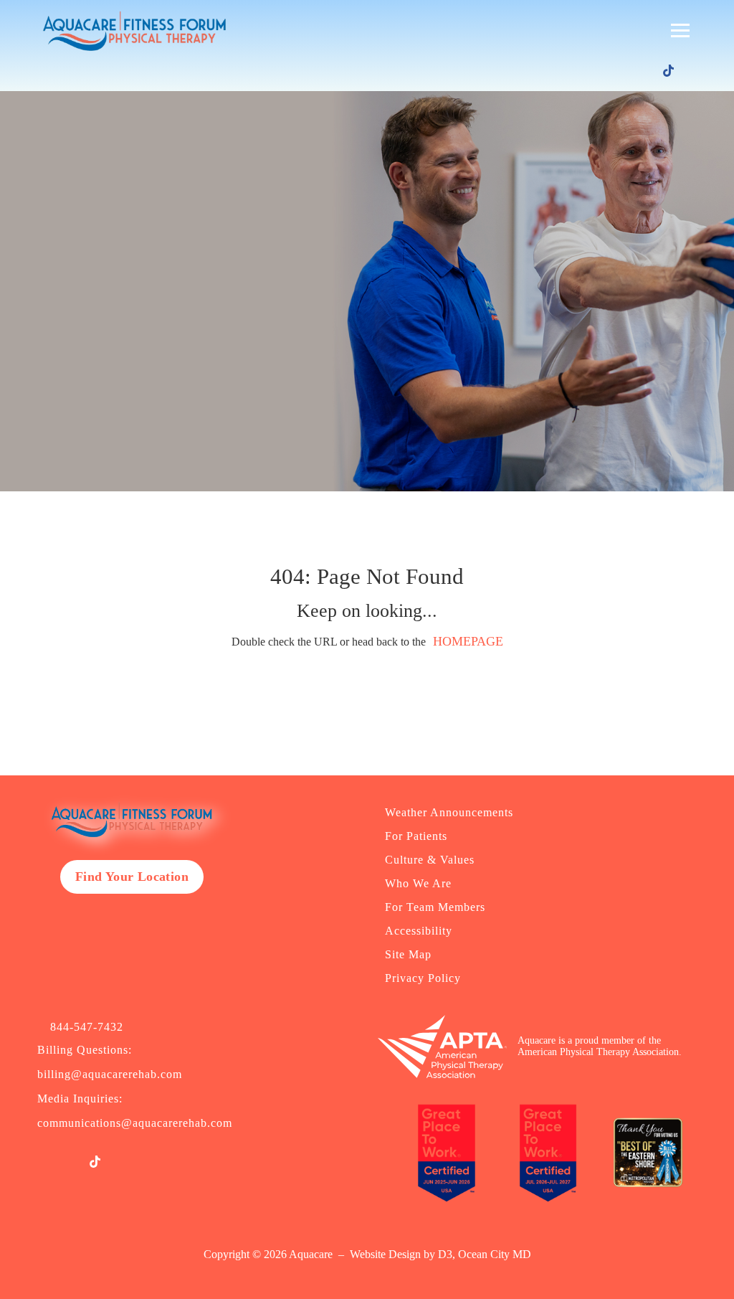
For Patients (416, 836)
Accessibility (418, 931)
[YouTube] (647, 72)
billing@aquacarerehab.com (109, 1074)
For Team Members (435, 907)
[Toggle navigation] (680, 31)
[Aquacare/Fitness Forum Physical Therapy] (131, 30)
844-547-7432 (86, 1027)
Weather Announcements (449, 812)
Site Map (408, 954)
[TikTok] (668, 71)
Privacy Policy (423, 978)
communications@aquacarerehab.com (134, 1123)
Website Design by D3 (401, 1254)
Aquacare (311, 1254)
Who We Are (418, 883)
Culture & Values (430, 860)
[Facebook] (605, 72)
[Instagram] (626, 72)
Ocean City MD (494, 1254)
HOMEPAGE (468, 641)
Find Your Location (132, 876)
